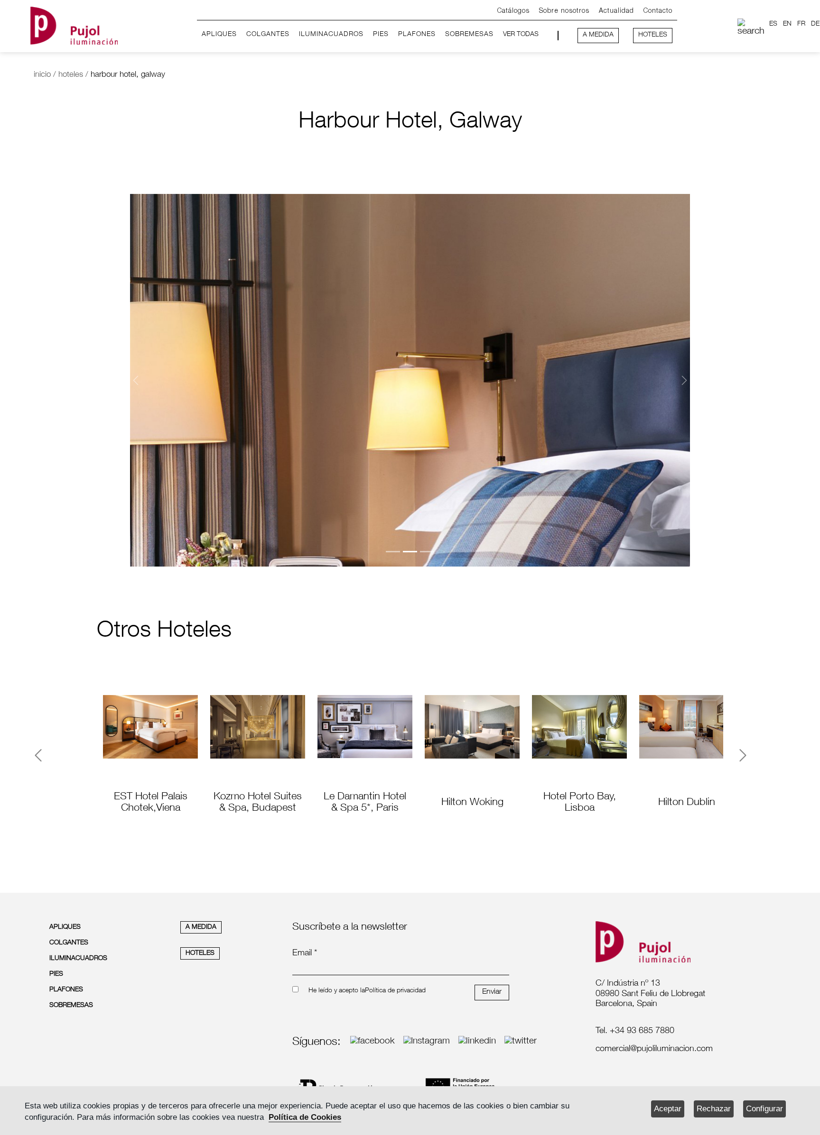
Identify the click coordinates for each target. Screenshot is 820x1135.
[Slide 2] (410, 551)
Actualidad (616, 11)
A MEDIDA (598, 35)
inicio (42, 75)
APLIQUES (219, 34)
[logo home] (74, 24)
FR (801, 24)
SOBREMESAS (469, 34)
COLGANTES (267, 34)
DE (815, 24)
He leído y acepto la (336, 991)
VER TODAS (521, 34)
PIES (381, 34)
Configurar (764, 1108)
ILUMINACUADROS (331, 34)
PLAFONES (417, 34)
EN (787, 24)
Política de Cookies (305, 1117)
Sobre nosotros (564, 11)
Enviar (492, 992)
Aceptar (667, 1108)
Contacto (657, 11)
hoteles (70, 75)
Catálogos (513, 11)
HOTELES (652, 35)
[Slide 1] (393, 551)
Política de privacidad (395, 991)
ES (773, 24)
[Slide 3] (427, 551)
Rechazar (714, 1108)
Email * (304, 953)
